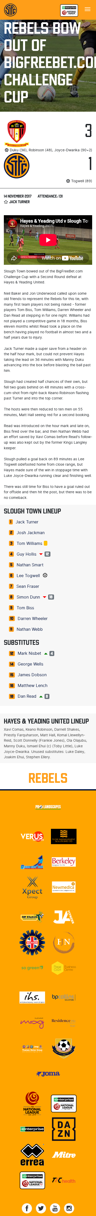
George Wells (30, 664)
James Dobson (32, 675)
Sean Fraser (27, 586)
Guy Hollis (26, 554)
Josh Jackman (31, 533)
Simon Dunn (28, 597)
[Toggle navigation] (87, 8)
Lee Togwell (28, 576)
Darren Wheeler (33, 619)
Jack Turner (27, 522)
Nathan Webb (30, 629)
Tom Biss (25, 608)
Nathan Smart (30, 565)
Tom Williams (29, 544)
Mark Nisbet (29, 653)
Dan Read (27, 696)
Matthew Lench (32, 686)
